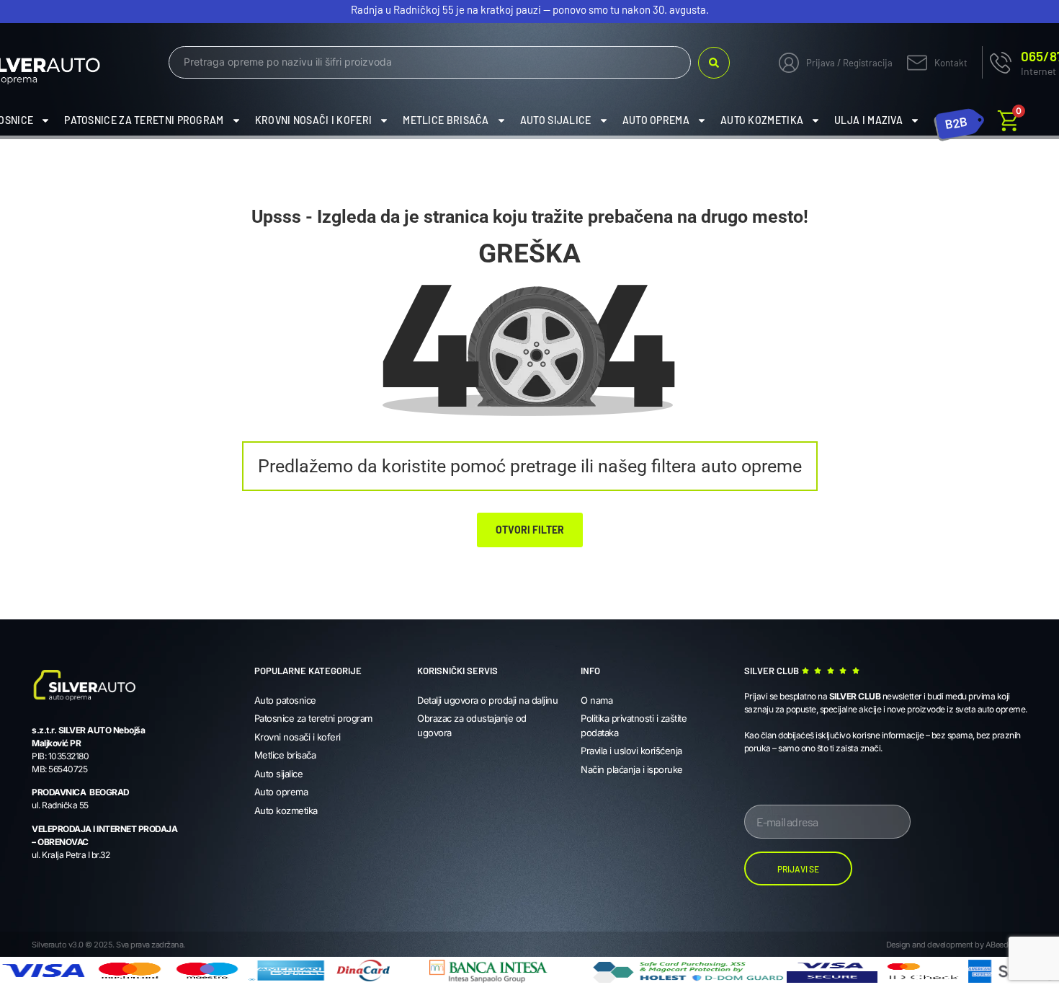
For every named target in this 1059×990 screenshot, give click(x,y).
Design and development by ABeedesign (956, 945)
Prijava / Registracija (849, 62)
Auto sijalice (555, 120)
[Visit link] (960, 120)
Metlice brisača (446, 120)
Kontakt (951, 62)
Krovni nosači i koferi (313, 120)
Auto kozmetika (761, 120)
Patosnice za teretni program (143, 120)
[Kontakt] (917, 63)
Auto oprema (655, 120)
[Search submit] (714, 63)
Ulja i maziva (868, 120)
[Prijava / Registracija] (789, 63)
